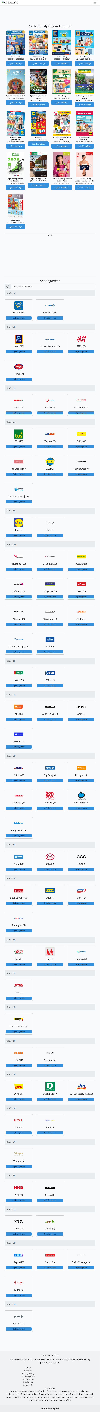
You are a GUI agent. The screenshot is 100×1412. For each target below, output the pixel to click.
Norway (10, 1397)
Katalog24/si (53, 1408)
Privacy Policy (28, 1373)
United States (87, 1397)
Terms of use (28, 1379)
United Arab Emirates (74, 1394)
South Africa (65, 1400)
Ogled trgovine (19, 318)
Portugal (31, 1394)
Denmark (89, 1394)
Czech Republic (42, 1394)
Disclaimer (28, 1382)
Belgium (10, 1394)
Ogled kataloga (15, 63)
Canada (70, 1397)
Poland (61, 1394)
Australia (46, 1400)
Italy (40, 1397)
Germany (56, 1391)
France (87, 1391)
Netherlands (20, 1394)
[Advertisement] (52, 15)
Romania (62, 1397)
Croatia (25, 1391)
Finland (25, 1397)
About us (28, 1370)
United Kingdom (50, 1397)
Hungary (34, 1397)
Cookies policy (28, 1376)
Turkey (12, 1391)
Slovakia (53, 1394)
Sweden (17, 1397)
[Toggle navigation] (95, 2)
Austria (73, 1391)
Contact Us (28, 1385)
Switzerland (34, 1391)
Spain (19, 1391)
